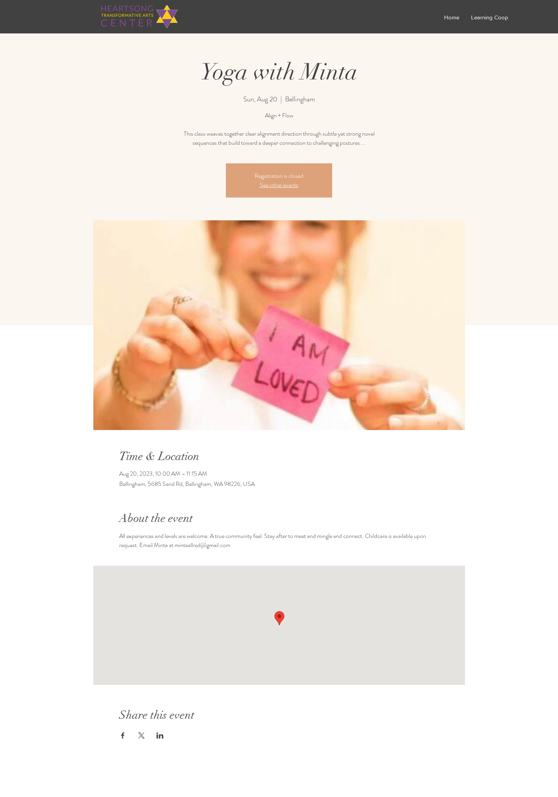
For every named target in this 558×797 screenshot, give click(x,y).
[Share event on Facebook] (122, 735)
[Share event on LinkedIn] (160, 735)
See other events (279, 184)
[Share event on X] (141, 735)
